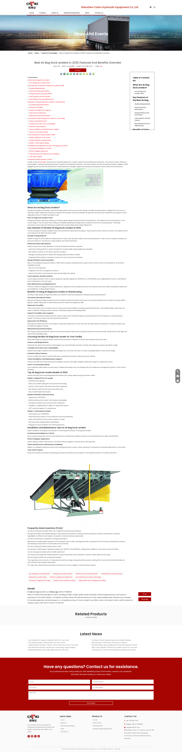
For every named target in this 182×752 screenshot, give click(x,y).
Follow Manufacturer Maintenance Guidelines (44, 154)
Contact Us (99, 13)
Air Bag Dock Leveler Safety (38, 577)
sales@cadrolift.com (133, 727)
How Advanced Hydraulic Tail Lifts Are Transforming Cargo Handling (51, 647)
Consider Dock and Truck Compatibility (42, 124)
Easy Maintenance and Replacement (41, 99)
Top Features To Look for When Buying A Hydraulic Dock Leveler (114, 650)
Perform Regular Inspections (38, 151)
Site (101, 66)
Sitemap (117, 749)
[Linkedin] (32, 736)
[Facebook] (28, 736)
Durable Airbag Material (37, 88)
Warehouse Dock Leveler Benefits (87, 574)
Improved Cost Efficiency (37, 113)
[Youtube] (38, 736)
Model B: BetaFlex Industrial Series (40, 140)
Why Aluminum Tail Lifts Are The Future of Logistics (109, 643)
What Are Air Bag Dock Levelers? (39, 80)
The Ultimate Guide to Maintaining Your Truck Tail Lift (46, 643)
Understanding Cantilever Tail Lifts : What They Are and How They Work (53, 645)
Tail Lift (95, 720)
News (87, 13)
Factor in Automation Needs (38, 132)
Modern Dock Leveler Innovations (65, 580)
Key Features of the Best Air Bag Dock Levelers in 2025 (46, 86)
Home (31, 13)
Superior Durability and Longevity (40, 110)
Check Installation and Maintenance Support (44, 129)
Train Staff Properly (35, 157)
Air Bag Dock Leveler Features (62, 574)
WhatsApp (144, 599)
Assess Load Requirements (38, 121)
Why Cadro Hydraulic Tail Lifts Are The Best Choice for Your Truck (114, 647)
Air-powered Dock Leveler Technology (88, 577)
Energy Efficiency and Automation (40, 94)
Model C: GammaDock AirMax (39, 143)
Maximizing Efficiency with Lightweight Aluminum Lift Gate (48, 650)
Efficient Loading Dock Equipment (61, 577)
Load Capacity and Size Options (39, 96)
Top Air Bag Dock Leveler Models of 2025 (42, 135)
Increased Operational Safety (39, 105)
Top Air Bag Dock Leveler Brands (39, 574)
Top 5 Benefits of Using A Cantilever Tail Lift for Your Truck (48, 640)
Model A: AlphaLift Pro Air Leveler (39, 137)
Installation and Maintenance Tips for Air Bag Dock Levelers (48, 146)
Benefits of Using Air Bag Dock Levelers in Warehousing (47, 102)
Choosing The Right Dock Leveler (39, 580)
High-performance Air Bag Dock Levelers (92, 580)
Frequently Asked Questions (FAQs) (40, 159)
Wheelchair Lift (98, 726)
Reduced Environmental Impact (39, 116)
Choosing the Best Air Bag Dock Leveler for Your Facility (47, 118)
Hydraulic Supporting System (102, 729)
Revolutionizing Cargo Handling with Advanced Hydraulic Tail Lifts (114, 645)
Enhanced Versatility (36, 107)
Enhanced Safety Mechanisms (39, 91)
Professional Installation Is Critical (40, 148)
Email (144, 594)
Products (42, 13)
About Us (55, 13)
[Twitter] (35, 736)
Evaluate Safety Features (37, 126)
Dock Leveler (97, 723)
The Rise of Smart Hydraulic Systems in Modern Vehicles (111, 640)
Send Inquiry (91, 703)
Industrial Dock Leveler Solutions (111, 574)
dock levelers (42, 162)
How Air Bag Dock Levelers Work (39, 83)
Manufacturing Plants (72, 13)
